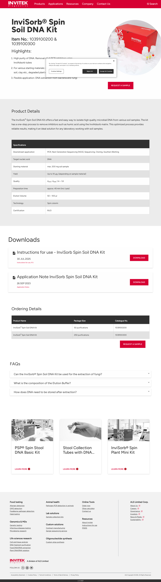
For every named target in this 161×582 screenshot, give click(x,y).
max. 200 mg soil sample (58, 166)
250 (81, 335)
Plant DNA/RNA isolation (19, 550)
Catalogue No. (121, 321)
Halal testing (15, 514)
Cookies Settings (56, 71)
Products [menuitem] (39, 3)
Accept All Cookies (106, 71)
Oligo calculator (88, 508)
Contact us (86, 511)
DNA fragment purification (20, 545)
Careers (133, 508)
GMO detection (16, 508)
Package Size (80, 321)
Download (139, 258)
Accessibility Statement (18, 575)
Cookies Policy (32, 575)
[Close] (113, 60)
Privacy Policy (75, 575)
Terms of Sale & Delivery (61, 575)
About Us (134, 506)
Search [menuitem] (154, 3)
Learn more (21, 469)
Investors (134, 514)
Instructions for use (89, 525)
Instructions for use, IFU (25, 263)
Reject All (90, 71)
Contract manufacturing (55, 528)
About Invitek (87, 522)
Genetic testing (16, 525)
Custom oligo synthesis (55, 542)
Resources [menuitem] (72, 3)
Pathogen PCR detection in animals (60, 506)
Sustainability (135, 520)
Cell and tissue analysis (19, 542)
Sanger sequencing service (56, 531)
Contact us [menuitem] (103, 3)
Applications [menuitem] (55, 3)
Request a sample (120, 85)
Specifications (19, 145)
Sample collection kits (54, 517)
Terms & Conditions (45, 575)
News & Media (136, 517)
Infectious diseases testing (20, 528)
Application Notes (23, 287)
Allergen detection (17, 506)
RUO (49, 210)
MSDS (84, 528)
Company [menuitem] (87, 3)
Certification (18, 210)
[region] (81, 67)
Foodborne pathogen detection (22, 511)
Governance (135, 511)
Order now (86, 506)
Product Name (19, 321)
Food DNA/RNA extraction (20, 548)
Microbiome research (18, 531)
